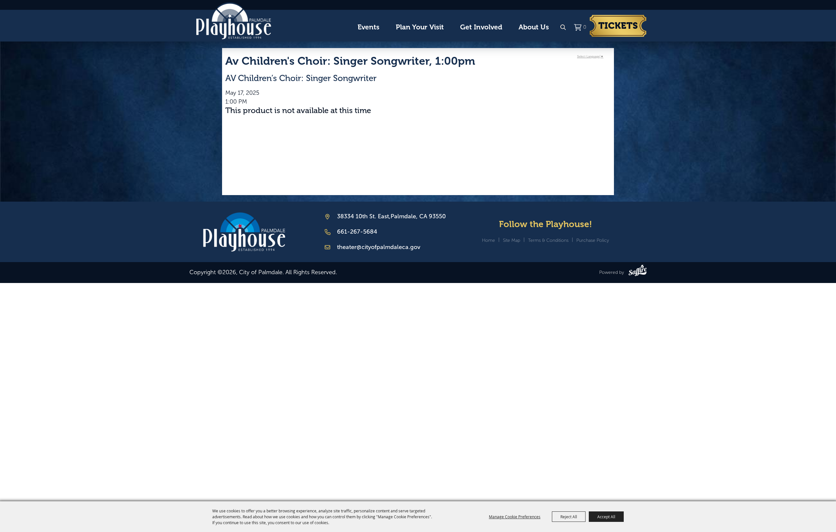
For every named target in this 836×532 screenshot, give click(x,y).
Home (488, 240)
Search (563, 27)
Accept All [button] (606, 516)
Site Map (511, 240)
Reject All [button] (568, 516)
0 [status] (584, 27)
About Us (534, 27)
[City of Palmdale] (233, 21)
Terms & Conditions (548, 240)
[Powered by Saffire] (638, 271)
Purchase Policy (592, 240)
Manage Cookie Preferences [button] (514, 516)
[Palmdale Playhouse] (244, 231)
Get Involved (481, 27)
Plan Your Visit (420, 27)
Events (368, 27)
